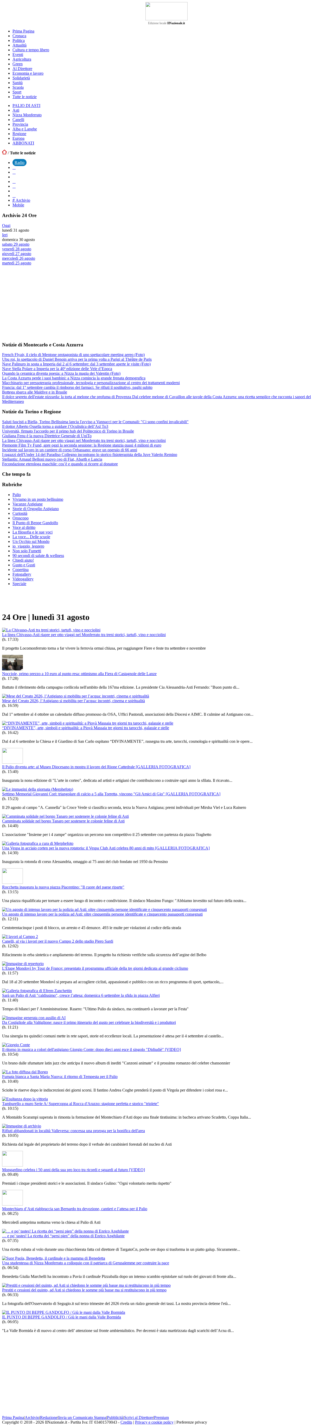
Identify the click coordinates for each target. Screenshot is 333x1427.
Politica (18, 40)
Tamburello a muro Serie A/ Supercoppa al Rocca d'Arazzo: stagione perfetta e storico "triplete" (80, 1103)
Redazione (48, 1417)
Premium (161, 1417)
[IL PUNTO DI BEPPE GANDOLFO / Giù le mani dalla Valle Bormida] (63, 1312)
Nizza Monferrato (27, 115)
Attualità (19, 45)
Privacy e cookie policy (154, 1422)
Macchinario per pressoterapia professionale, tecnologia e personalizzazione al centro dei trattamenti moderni (91, 382)
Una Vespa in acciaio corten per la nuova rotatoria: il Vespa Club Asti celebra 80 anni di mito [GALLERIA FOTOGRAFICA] (106, 848)
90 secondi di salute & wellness (38, 555)
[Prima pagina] (4, 153)
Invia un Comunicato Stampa (82, 1417)
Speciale (19, 583)
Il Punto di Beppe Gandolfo (35, 523)
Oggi (6, 225)
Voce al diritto (23, 527)
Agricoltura (21, 59)
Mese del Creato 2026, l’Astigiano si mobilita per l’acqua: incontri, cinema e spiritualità (73, 701)
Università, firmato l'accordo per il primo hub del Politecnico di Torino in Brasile (68, 431)
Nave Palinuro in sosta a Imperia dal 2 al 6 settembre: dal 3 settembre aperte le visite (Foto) (76, 364)
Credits (126, 1422)
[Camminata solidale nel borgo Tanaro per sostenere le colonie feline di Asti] (65, 816)
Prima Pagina (23, 31)
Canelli (18, 119)
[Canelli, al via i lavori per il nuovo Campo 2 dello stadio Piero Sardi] (20, 936)
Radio (19, 162)
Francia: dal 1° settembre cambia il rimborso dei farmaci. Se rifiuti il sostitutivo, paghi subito (77, 387)
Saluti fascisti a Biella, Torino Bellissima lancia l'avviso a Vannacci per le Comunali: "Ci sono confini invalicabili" (95, 422)
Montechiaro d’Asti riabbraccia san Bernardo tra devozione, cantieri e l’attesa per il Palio (74, 1209)
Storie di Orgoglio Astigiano (35, 508)
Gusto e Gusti (23, 565)
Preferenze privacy (191, 1422)
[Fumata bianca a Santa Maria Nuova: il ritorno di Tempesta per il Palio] (25, 1072)
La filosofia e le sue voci (32, 532)
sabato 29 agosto (15, 244)
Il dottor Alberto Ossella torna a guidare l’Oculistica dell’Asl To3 (55, 426)
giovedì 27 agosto (16, 253)
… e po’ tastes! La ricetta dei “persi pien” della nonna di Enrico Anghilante (63, 1236)
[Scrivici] (14, 195)
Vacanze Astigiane (27, 504)
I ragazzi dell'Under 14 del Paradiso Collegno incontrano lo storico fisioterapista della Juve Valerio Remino (89, 454)
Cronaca (19, 36)
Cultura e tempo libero (30, 50)
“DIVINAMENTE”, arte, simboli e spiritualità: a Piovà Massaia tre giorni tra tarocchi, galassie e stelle (85, 728)
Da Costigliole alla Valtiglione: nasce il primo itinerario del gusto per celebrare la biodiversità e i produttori (89, 1022)
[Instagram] (14, 172)
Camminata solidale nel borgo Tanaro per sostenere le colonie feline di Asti (63, 821)
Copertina (20, 569)
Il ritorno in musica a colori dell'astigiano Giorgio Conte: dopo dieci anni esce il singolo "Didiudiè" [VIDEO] (91, 1049)
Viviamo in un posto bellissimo (37, 499)
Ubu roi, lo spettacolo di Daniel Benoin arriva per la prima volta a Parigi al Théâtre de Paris (77, 359)
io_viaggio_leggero (28, 546)
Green (17, 64)
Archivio (22, 200)
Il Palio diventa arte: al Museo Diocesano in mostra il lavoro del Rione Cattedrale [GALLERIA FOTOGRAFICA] (96, 767)
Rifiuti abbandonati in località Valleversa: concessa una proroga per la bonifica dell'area (73, 1130)
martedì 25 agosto (16, 263)
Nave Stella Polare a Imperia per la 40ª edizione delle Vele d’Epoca (57, 368)
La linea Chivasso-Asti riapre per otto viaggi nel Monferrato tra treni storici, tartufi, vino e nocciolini (84, 440)
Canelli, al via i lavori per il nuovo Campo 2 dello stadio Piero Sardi (57, 941)
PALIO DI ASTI (26, 105)
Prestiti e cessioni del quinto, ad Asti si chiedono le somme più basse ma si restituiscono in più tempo (84, 1290)
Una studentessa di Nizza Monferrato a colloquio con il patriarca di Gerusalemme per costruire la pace (85, 1263)
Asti (15, 110)
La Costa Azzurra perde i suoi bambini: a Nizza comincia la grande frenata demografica (73, 378)
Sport (16, 92)
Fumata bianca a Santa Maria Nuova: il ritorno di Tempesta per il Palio (60, 1076)
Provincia (20, 124)
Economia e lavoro (27, 73)
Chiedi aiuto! (23, 560)
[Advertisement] (41, 303)
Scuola (18, 87)
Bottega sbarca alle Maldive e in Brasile (34, 392)
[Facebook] (14, 167)
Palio (16, 494)
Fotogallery (21, 574)
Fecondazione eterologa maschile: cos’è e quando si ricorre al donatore (60, 464)
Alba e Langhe (24, 129)
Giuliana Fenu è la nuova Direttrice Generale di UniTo (47, 436)
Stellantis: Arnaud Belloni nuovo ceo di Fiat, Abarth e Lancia (52, 459)
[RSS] (14, 186)
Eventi (17, 54)
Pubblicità (115, 1417)
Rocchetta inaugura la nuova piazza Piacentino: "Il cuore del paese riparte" (63, 887)
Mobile (18, 205)
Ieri (5, 235)
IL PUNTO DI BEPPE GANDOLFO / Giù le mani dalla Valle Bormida (61, 1317)
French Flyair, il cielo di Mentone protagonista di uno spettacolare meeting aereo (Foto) (73, 354)
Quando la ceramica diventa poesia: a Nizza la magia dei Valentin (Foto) (61, 373)
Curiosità (19, 513)
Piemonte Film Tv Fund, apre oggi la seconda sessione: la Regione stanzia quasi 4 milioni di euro (81, 445)
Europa (18, 138)
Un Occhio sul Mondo (30, 541)
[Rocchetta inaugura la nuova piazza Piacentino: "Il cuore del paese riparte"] (12, 882)
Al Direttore (22, 68)
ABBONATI (23, 143)
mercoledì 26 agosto (18, 258)
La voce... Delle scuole (31, 537)
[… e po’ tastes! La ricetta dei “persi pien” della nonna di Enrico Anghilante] (65, 1231)
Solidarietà (21, 78)
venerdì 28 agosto (16, 249)
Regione (19, 133)
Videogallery (23, 579)
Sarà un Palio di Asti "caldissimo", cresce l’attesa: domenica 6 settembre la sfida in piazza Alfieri (81, 995)
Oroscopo (20, 518)
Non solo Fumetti (26, 551)
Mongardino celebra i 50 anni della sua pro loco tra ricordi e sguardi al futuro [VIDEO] (73, 1170)
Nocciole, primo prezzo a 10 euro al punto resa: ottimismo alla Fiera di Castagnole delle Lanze (79, 673)
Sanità (17, 82)
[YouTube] (14, 181)
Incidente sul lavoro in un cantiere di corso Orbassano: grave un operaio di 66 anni (69, 450)
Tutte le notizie (24, 96)
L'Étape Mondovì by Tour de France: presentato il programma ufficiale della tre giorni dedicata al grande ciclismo (95, 968)
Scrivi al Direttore (138, 1417)
